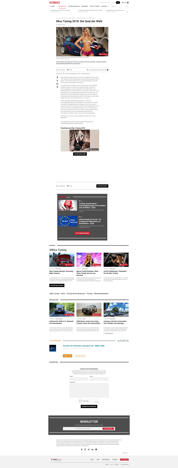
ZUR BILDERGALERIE (80, 154)
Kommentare (62, 69)
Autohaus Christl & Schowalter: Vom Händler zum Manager (115, 322)
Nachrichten (62, 6)
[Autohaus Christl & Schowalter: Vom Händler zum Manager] (116, 310)
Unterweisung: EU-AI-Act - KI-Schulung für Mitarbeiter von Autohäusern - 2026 (90, 221)
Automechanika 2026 (74, 6)
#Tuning (89, 294)
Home (57, 18)
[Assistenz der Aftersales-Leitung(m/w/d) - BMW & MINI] (52, 348)
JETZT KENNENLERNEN (82, 233)
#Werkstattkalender (101, 294)
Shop (109, 2)
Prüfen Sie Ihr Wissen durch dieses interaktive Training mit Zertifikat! (91, 210)
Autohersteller (71, 18)
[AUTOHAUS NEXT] (64, 196)
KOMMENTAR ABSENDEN (89, 406)
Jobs (113, 2)
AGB (112, 464)
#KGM (83, 318)
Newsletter (104, 2)
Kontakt (114, 459)
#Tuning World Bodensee (75, 294)
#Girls (63, 294)
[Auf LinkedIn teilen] (57, 83)
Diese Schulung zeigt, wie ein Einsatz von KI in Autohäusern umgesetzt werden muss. (91, 226)
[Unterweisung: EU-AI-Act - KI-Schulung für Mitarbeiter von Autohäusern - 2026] (67, 221)
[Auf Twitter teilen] (57, 80)
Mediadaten (106, 459)
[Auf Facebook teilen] (57, 77)
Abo (118, 2)
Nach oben (125, 452)
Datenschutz (116, 464)
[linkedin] (92, 449)
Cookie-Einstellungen (125, 464)
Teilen (70, 69)
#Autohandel (112, 318)
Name (91, 376)
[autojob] (123, 340)
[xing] (89, 449)
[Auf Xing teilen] (57, 86)
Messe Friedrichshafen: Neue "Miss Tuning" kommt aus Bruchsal (87, 273)
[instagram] (85, 449)
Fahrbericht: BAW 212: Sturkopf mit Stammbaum (61, 322)
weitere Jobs (67, 356)
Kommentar (72, 382)
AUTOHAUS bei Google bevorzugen (97, 69)
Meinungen (85, 6)
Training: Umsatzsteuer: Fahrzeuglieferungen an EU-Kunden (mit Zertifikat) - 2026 (92, 206)
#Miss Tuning (57, 250)
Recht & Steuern (94, 6)
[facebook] (81, 449)
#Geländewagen (58, 318)
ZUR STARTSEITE (102, 186)
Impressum (107, 464)
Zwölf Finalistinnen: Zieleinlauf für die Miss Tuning (115, 272)
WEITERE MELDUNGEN (56, 285)
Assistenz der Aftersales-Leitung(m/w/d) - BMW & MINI (83, 346)
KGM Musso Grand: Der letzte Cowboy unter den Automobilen (88, 322)
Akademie (104, 6)
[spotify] (96, 449)
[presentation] (128, 12)
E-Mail (71, 376)
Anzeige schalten (80, 356)
